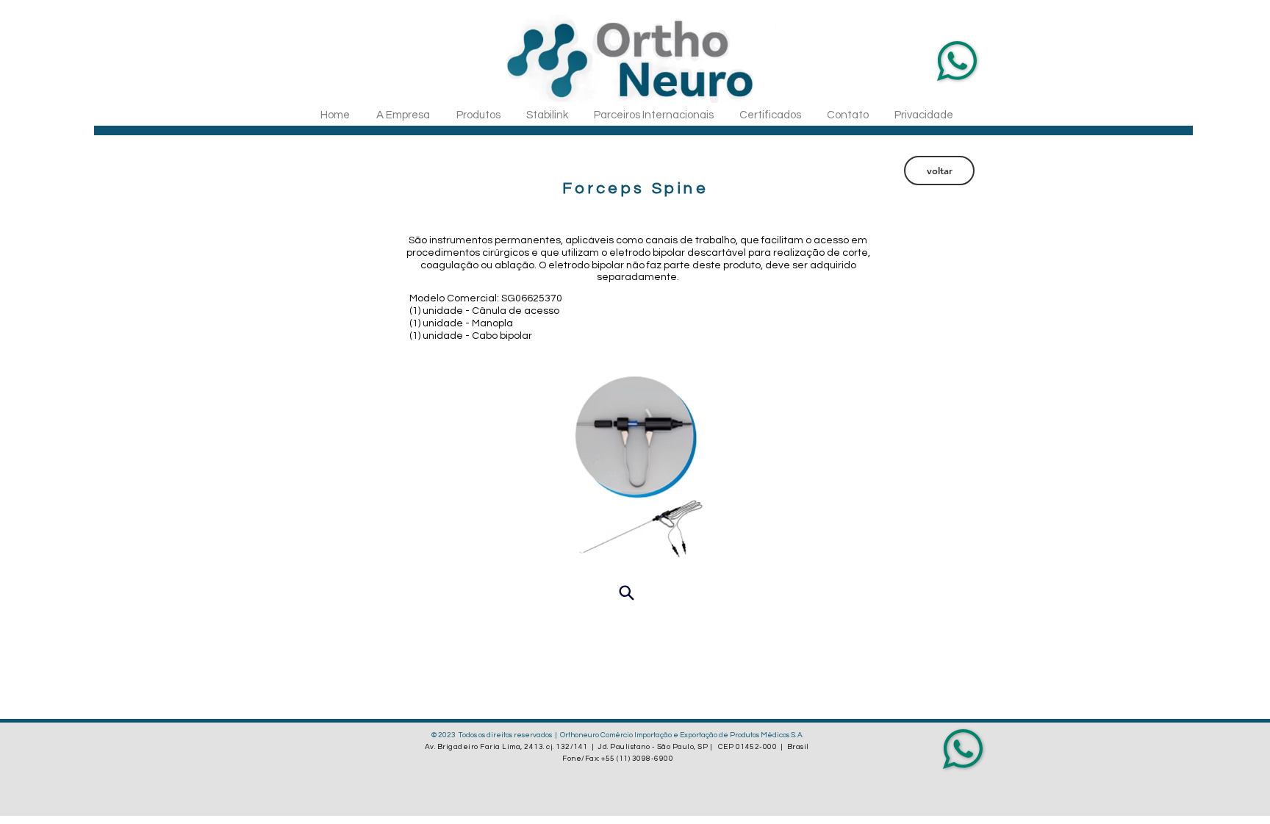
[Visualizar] (626, 592)
